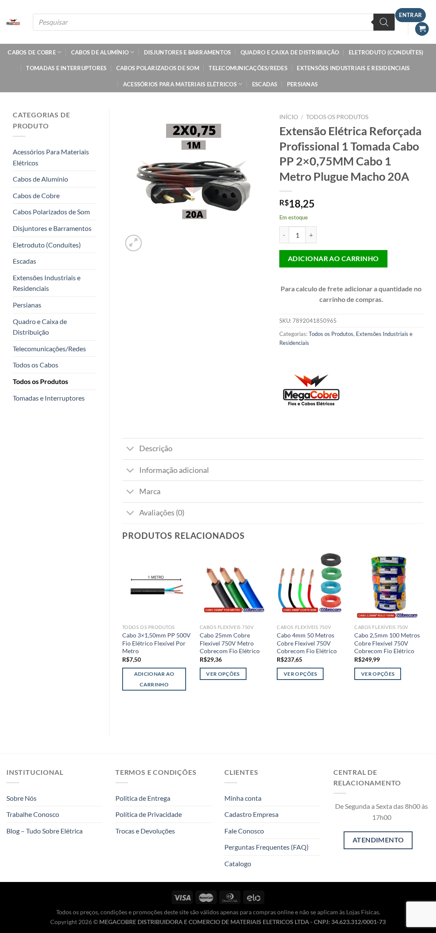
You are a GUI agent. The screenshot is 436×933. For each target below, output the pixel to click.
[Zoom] (133, 243)
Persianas (302, 84)
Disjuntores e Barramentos (187, 52)
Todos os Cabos (35, 365)
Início (288, 117)
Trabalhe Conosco (32, 814)
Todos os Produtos (40, 381)
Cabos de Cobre (32, 52)
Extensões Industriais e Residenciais (353, 68)
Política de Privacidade (148, 814)
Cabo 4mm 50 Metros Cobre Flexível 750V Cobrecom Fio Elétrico (307, 642)
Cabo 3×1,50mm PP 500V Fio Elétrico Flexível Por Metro (156, 642)
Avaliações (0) (161, 512)
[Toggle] (130, 450)
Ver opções (222, 674)
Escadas (265, 84)
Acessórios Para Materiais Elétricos (180, 84)
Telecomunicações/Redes (248, 68)
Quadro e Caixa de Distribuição (290, 52)
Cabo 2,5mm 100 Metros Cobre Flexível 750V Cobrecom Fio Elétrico (387, 642)
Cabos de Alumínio (100, 52)
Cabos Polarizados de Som (157, 68)
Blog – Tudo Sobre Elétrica (44, 831)
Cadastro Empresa (251, 814)
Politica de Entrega (142, 798)
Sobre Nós (21, 798)
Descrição (155, 448)
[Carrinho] (422, 29)
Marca (150, 491)
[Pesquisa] (384, 22)
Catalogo (237, 863)
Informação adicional (174, 470)
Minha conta (242, 798)
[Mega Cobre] (311, 393)
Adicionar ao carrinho (333, 258)
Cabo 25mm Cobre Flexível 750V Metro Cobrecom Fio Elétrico (230, 642)
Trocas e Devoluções (145, 831)
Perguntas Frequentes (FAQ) (266, 847)
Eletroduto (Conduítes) (386, 52)
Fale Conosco (244, 831)
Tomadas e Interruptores (66, 68)
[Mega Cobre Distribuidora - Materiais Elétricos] (13, 22)
